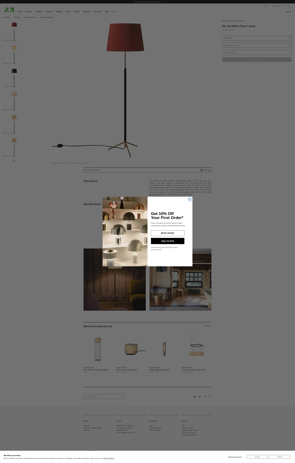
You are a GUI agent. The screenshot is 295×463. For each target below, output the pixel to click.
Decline (279, 457)
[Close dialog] (190, 199)
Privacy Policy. (109, 458)
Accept (257, 457)
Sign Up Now (167, 241)
